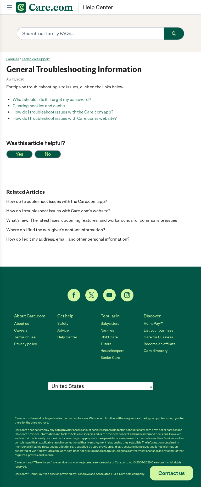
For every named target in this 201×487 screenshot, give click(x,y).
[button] (171, 473)
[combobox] (90, 34)
